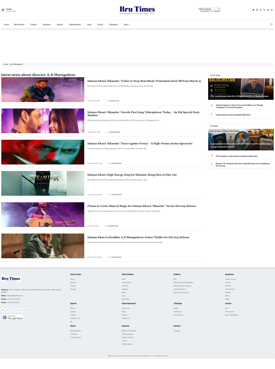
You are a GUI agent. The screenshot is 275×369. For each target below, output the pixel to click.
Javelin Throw (75, 318)
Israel (124, 292)
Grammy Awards (127, 337)
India (89, 24)
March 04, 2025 (95, 132)
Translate (217, 11)
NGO (227, 308)
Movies (124, 315)
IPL (71, 321)
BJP (175, 279)
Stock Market (230, 289)
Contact (73, 286)
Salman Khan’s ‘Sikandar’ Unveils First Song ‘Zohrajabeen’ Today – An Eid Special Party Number (143, 114)
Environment (229, 311)
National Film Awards (129, 331)
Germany (125, 286)
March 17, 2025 (95, 101)
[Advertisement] (137, 45)
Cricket (72, 311)
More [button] (126, 24)
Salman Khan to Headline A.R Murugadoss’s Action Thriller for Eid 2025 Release (138, 237)
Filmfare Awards (127, 334)
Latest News (215, 75)
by (113, 101)
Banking (228, 286)
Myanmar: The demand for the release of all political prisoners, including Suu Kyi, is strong (243, 165)
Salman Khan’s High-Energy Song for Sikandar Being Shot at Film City (132, 174)
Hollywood (126, 318)
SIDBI (227, 299)
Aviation (228, 292)
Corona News (178, 315)
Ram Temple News (231, 315)
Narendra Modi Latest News (183, 282)
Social (100, 24)
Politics (33, 24)
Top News (214, 126)
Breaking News (75, 331)
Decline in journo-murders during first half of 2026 (233, 115)
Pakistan (125, 289)
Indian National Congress (182, 286)
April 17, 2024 (94, 226)
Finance (228, 282)
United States (126, 282)
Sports (59, 24)
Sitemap (73, 289)
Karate (72, 308)
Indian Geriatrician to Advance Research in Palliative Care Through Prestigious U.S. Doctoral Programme (239, 106)
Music (124, 311)
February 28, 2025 (96, 163)
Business (46, 24)
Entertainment (74, 24)
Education (113, 24)
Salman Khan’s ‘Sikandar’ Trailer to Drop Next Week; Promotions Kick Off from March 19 (144, 81)
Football (73, 315)
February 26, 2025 (96, 194)
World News (19, 24)
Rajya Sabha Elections (181, 292)
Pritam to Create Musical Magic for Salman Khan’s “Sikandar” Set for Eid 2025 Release (141, 206)
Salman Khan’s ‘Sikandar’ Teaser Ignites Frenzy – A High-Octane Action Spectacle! (139, 143)
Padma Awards (127, 344)
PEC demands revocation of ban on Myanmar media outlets (236, 156)
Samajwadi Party (179, 289)
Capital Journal (230, 279)
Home (6, 24)
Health (176, 308)
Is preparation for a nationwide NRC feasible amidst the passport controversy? (240, 145)
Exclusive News (75, 337)
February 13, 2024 (96, 257)
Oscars (124, 341)
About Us (73, 282)
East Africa (125, 299)
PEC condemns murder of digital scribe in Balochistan (239, 96)
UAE (123, 296)
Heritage (177, 331)
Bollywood (125, 308)
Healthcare (177, 311)
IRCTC (227, 296)
